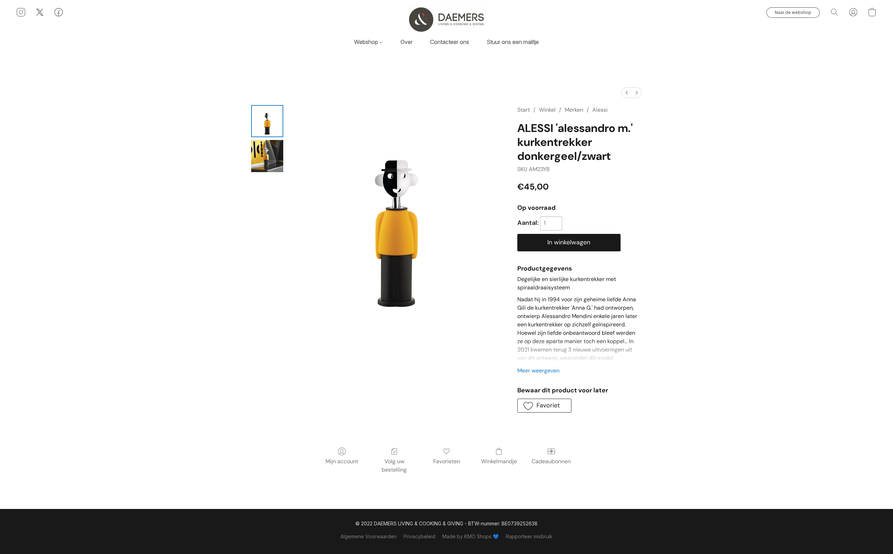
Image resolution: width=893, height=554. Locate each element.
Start (523, 109)
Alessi (600, 109)
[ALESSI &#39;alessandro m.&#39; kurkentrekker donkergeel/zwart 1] (267, 156)
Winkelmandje (499, 461)
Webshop (367, 41)
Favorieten (446, 461)
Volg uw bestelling (394, 465)
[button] (446, 19)
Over (406, 41)
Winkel (547, 109)
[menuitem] (627, 93)
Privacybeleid (419, 536)
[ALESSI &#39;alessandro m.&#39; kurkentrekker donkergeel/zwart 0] (267, 121)
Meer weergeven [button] (538, 370)
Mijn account (341, 461)
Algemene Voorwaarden (368, 536)
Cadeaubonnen (551, 461)
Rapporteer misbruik (529, 536)
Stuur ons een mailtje (513, 41)
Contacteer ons (449, 41)
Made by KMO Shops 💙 (470, 536)
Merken (574, 109)
